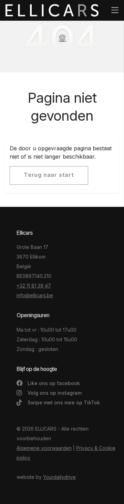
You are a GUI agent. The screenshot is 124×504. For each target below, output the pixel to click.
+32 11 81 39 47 (34, 286)
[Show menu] (111, 5)
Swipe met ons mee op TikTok (63, 402)
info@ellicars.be (35, 295)
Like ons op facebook (53, 383)
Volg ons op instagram (54, 393)
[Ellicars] (52, 10)
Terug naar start (49, 174)
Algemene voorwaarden (44, 448)
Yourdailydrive (59, 477)
